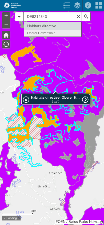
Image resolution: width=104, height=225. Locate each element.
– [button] (6, 23)
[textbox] (53, 16)
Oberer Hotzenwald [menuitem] (41, 33)
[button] (4, 218)
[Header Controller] (52, 5)
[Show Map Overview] (102, 223)
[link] (11, 5)
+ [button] (6, 15)
